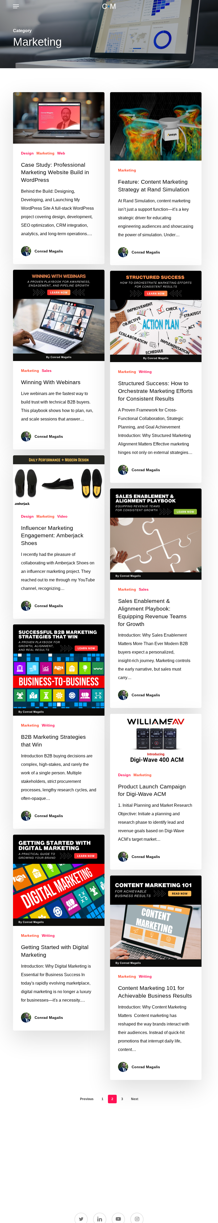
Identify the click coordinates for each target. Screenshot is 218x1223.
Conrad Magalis (49, 251)
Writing (145, 372)
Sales (47, 370)
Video (62, 516)
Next (134, 1099)
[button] (16, 6)
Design (27, 153)
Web (61, 153)
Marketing (45, 153)
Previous (87, 1099)
